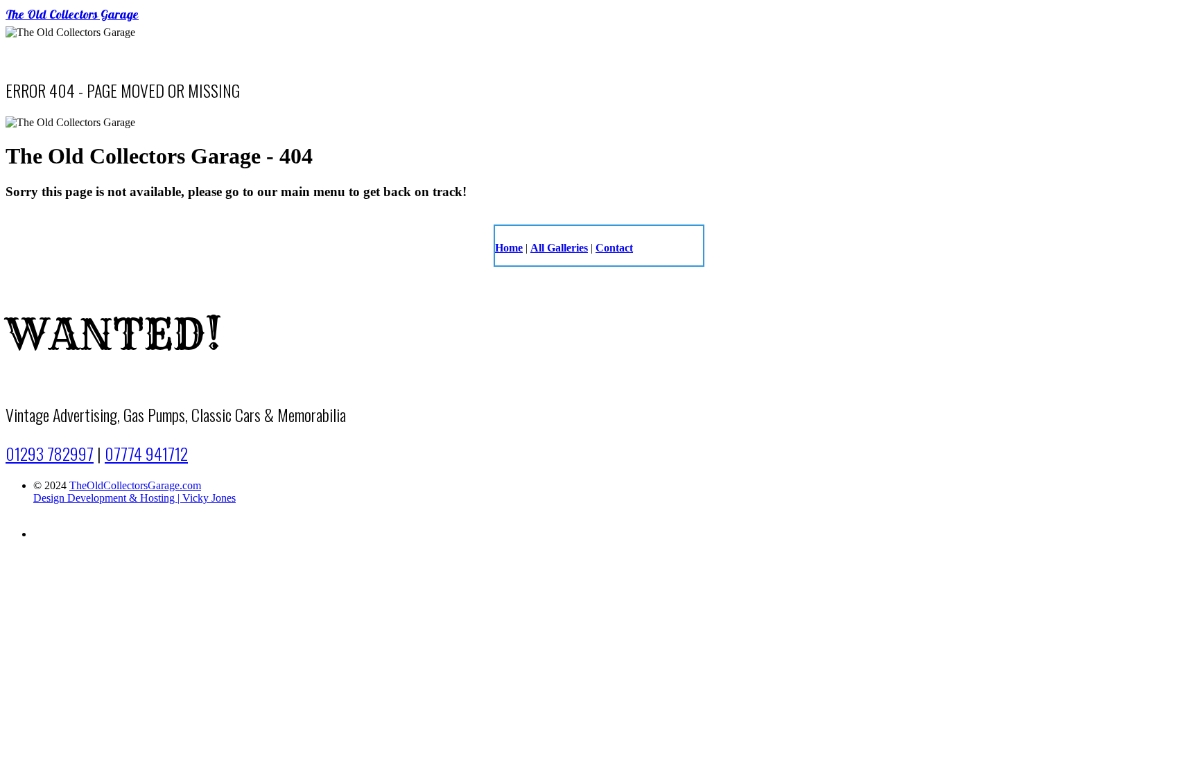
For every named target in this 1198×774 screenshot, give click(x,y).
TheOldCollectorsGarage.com (135, 485)
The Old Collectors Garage (72, 16)
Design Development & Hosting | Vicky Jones (134, 498)
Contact (614, 248)
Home (509, 248)
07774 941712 (146, 453)
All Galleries (559, 248)
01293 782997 (50, 453)
